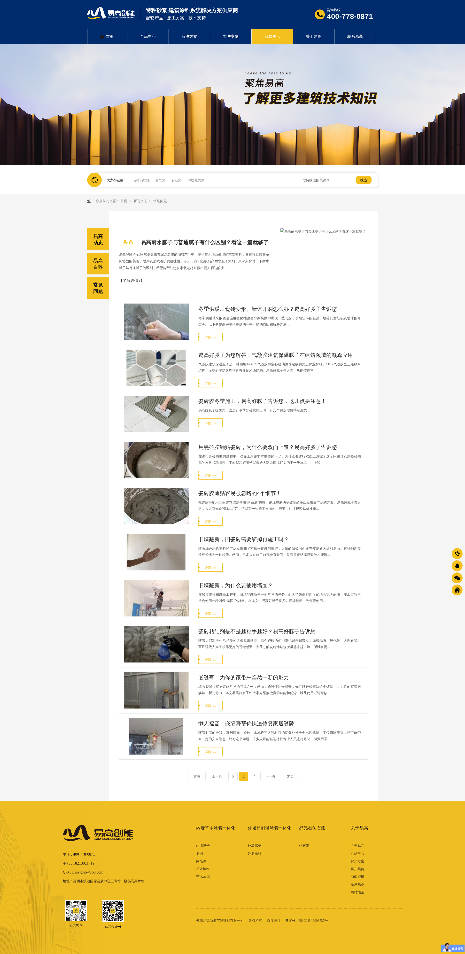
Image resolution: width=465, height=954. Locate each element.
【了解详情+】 (131, 280)
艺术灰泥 (203, 877)
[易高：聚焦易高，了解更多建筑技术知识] (232, 104)
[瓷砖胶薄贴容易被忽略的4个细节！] (156, 506)
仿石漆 (304, 846)
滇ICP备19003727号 (313, 920)
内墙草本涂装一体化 (215, 828)
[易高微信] (113, 911)
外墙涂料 (254, 853)
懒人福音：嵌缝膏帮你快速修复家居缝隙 (246, 723)
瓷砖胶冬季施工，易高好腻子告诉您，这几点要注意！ (262, 400)
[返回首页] (457, 590)
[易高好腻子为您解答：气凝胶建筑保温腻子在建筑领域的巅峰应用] (156, 368)
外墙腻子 (254, 846)
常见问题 (160, 200)
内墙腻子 (203, 846)
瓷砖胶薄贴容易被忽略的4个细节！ (239, 493)
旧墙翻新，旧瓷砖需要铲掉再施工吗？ (243, 539)
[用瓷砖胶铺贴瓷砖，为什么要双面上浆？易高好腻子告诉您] (156, 460)
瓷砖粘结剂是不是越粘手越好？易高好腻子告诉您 (257, 631)
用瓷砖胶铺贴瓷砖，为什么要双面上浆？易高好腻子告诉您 (267, 446)
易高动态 (98, 239)
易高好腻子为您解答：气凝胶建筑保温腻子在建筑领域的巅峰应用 (275, 354)
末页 (290, 776)
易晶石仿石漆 (312, 828)
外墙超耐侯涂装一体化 (269, 828)
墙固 (199, 853)
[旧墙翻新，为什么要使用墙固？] (156, 598)
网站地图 (357, 892)
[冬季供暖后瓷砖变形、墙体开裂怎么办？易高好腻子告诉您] (156, 322)
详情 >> (210, 337)
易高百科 (98, 263)
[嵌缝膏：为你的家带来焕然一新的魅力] (156, 690)
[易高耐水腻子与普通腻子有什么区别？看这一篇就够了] (324, 231)
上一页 (217, 776)
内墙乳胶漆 (195, 179)
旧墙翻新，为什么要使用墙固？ (235, 585)
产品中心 (148, 36)
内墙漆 (201, 861)
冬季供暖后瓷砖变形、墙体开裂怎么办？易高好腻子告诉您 (267, 308)
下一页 (270, 776)
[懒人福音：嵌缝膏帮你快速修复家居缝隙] (156, 736)
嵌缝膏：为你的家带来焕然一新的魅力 (243, 677)
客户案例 (231, 36)
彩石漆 (176, 179)
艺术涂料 (203, 869)
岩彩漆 (160, 179)
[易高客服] (76, 911)
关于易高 (313, 36)
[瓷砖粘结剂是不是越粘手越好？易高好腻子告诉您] (156, 644)
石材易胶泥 (141, 179)
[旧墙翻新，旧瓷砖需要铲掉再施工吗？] (156, 552)
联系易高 (355, 36)
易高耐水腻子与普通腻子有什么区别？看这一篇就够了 (205, 242)
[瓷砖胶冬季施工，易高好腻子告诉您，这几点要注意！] (156, 414)
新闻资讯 (272, 36)
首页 (110, 36)
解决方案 (189, 36)
